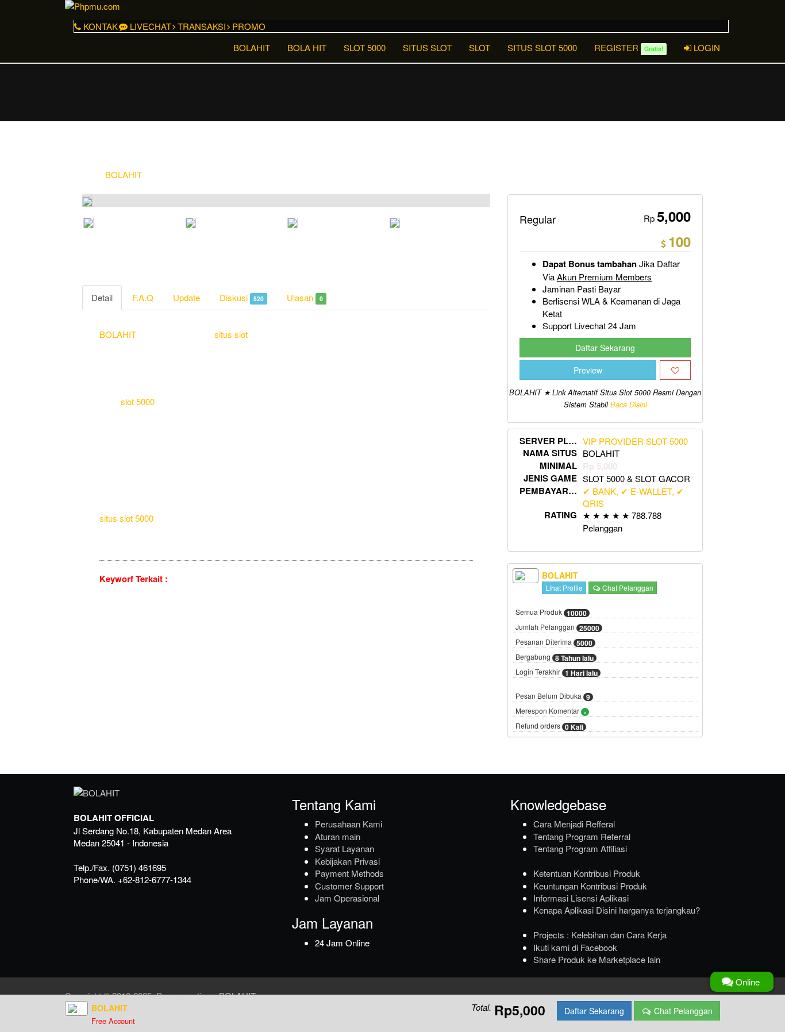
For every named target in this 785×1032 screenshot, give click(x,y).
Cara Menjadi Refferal (574, 824)
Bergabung (554, 657)
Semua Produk (551, 612)
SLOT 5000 (365, 47)
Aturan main (337, 836)
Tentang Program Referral (581, 836)
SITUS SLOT (427, 47)
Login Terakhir (556, 672)
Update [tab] (186, 297)
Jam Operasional (347, 898)
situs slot (231, 334)
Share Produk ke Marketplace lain (596, 959)
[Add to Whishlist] (675, 370)
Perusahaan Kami (348, 824)
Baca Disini (628, 404)
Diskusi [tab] (242, 297)
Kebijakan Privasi (347, 861)
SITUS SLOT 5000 (542, 47)
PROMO (247, 26)
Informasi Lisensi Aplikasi (581, 898)
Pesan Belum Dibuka (552, 696)
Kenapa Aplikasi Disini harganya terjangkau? (616, 910)
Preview (588, 370)
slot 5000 (138, 401)
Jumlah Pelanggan (557, 627)
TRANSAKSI (200, 26)
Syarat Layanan (344, 848)
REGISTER (628, 47)
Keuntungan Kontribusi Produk (590, 886)
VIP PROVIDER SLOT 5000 (635, 441)
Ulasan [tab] (304, 297)
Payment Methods (349, 873)
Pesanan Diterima (553, 642)
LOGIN (705, 47)
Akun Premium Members (604, 277)
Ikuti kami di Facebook (575, 947)
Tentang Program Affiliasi (580, 848)
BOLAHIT (251, 47)
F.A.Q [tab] (142, 297)
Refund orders (549, 726)
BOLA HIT (306, 47)
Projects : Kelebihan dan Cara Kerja (600, 935)
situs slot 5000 (126, 518)
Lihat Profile (564, 587)
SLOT (479, 47)
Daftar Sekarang (605, 347)
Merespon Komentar (550, 711)
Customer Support (349, 886)
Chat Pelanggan (627, 587)
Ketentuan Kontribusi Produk (586, 873)
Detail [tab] (102, 297)
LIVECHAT (149, 26)
